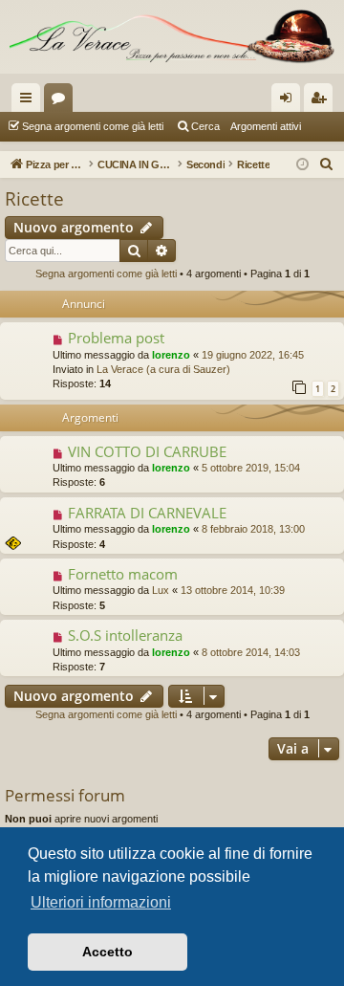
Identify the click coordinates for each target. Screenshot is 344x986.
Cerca (205, 126)
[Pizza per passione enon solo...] (172, 37)
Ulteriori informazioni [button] (101, 902)
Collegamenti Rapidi (29, 101)
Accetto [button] (107, 951)
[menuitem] (326, 164)
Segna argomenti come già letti (92, 126)
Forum (62, 101)
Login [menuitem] (289, 101)
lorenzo (171, 355)
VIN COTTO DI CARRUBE (147, 451)
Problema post (116, 337)
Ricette (34, 198)
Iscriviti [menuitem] (322, 101)
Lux (160, 590)
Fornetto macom (123, 573)
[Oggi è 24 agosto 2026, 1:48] (302, 165)
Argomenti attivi (265, 126)
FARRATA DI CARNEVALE (147, 512)
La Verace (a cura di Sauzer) (163, 369)
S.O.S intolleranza (125, 635)
